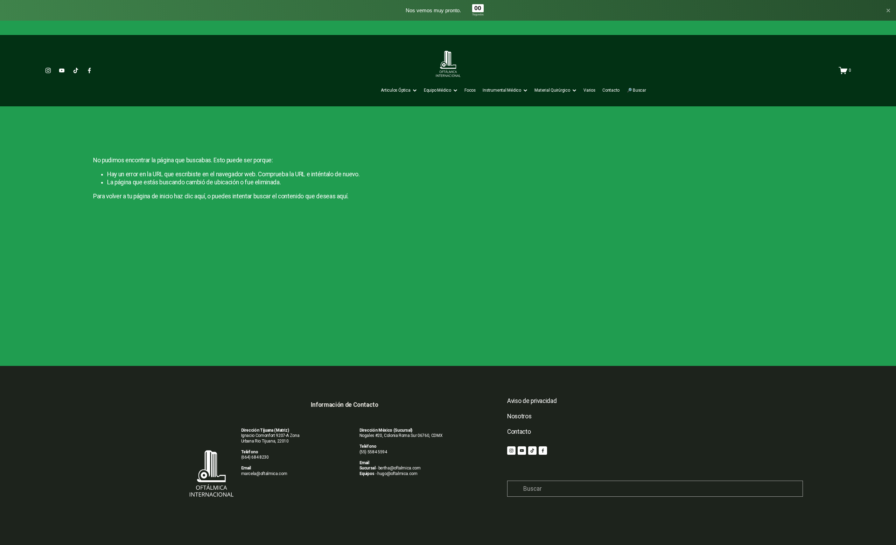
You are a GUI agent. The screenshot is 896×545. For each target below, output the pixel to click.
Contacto (611, 90)
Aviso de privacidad (531, 400)
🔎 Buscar (636, 90)
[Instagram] (48, 70)
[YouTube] (61, 70)
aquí (342, 196)
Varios (589, 90)
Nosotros (519, 416)
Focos (470, 90)
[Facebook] (89, 70)
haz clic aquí (189, 196)
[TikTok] (75, 70)
